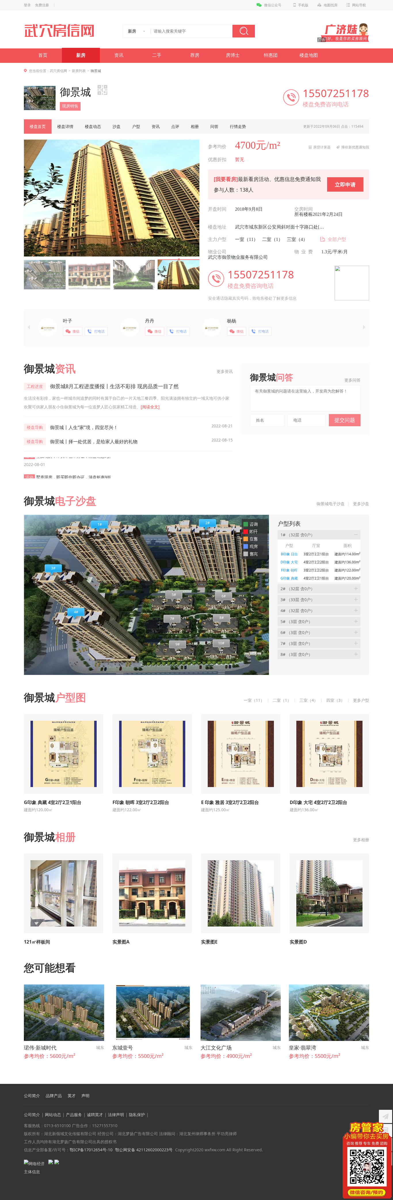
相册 (195, 126)
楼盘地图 (308, 55)
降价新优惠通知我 (355, 147)
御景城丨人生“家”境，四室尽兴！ (84, 427)
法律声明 (116, 1114)
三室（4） (297, 239)
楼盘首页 (38, 126)
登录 (27, 5)
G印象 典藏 (289, 578)
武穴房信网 (58, 70)
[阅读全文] (150, 407)
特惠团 (271, 55)
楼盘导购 (35, 427)
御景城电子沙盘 (330, 503)
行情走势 (238, 126)
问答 (214, 126)
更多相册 (361, 839)
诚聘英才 (95, 1114)
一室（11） (246, 239)
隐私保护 (137, 1114)
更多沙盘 (361, 503)
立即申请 (345, 184)
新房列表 (79, 70)
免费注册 (42, 5)
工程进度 (35, 386)
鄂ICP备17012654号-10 (91, 1149)
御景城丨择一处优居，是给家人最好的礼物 (94, 441)
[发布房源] (385, 1116)
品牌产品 (54, 1095)
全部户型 (337, 239)
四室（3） (335, 700)
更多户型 (361, 700)
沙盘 (116, 126)
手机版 (303, 5)
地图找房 (330, 5)
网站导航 (359, 5)
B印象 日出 (289, 554)
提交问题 (344, 419)
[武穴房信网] (62, 30)
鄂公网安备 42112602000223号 (144, 1149)
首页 (42, 55)
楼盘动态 (93, 126)
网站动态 (53, 1114)
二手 (156, 55)
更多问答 (352, 380)
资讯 (118, 55)
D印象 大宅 (289, 562)
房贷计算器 (322, 147)
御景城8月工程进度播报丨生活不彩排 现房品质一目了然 (114, 386)
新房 (80, 55)
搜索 (243, 31)
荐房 (194, 55)
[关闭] (388, 1125)
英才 (72, 1095)
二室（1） (272, 239)
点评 (175, 126)
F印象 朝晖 (289, 570)
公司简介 (32, 1095)
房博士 (233, 55)
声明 (85, 1095)
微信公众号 (272, 5)
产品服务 (74, 1114)
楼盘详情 (65, 126)
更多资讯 (225, 371)
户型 (136, 126)
